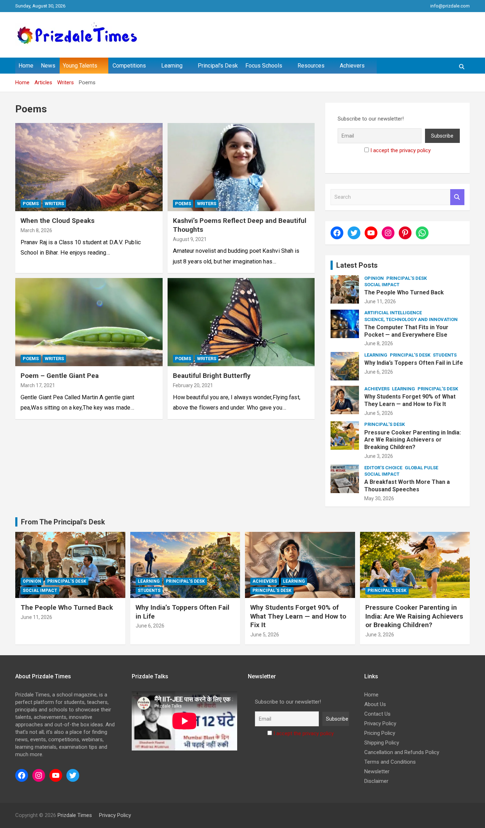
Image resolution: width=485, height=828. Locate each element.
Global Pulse (421, 467)
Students (445, 355)
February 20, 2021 (193, 385)
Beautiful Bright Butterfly (212, 376)
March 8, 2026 (36, 230)
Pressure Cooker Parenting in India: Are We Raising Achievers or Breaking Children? (412, 440)
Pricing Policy (379, 733)
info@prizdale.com (450, 6)
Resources (311, 65)
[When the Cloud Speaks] (89, 167)
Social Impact (381, 284)
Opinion (374, 278)
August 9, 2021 (190, 239)
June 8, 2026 (378, 343)
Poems (31, 203)
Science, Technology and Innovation (411, 319)
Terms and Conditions (390, 762)
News (48, 65)
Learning (171, 65)
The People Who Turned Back (404, 292)
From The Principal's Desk (63, 522)
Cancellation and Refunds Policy (401, 752)
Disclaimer (376, 781)
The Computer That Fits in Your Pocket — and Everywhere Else (406, 331)
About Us (375, 704)
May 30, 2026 (379, 498)
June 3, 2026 (378, 456)
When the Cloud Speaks (57, 221)
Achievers (352, 65)
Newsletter (376, 771)
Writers (54, 203)
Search (457, 197)
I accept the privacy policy (400, 150)
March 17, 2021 (38, 385)
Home (25, 65)
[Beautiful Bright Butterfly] (241, 322)
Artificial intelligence (393, 312)
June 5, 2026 (378, 413)
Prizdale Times (75, 815)
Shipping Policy (381, 742)
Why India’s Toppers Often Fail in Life (413, 362)
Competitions (129, 65)
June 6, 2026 (378, 372)
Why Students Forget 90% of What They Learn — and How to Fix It (410, 400)
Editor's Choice (383, 467)
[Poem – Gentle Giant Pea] (89, 322)
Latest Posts (357, 265)
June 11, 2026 (380, 301)
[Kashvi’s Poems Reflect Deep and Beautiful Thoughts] (241, 167)
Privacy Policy (380, 723)
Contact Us (377, 714)
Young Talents (80, 65)
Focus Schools (263, 65)
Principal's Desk (218, 65)
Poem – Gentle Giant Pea (60, 376)
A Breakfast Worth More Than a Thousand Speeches (407, 486)
